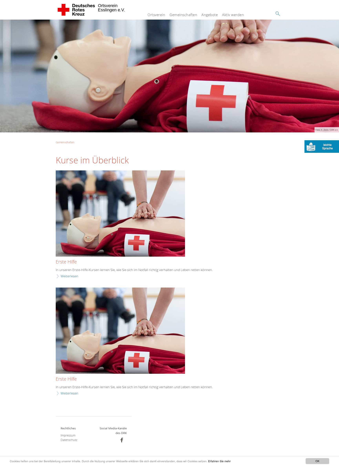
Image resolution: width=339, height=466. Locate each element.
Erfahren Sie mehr (219, 461)
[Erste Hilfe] (120, 214)
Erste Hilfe (66, 262)
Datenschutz (69, 440)
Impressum (68, 435)
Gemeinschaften (183, 14)
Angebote (209, 14)
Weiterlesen (69, 276)
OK (317, 461)
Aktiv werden (233, 14)
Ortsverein (156, 14)
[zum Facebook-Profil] (121, 440)
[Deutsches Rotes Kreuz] (76, 10)
